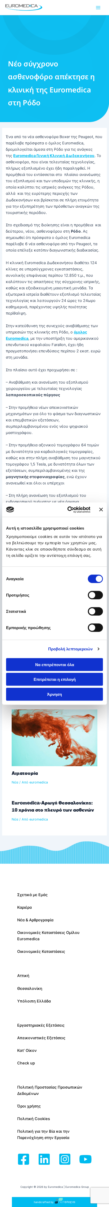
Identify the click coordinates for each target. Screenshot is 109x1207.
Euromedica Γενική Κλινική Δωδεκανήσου (53, 155)
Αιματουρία (25, 773)
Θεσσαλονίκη (29, 988)
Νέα (15, 782)
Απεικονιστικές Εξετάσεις (41, 1038)
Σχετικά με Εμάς (32, 894)
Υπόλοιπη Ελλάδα (34, 1001)
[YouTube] (85, 1159)
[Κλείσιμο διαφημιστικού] (101, 509)
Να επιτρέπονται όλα (54, 664)
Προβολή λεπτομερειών (70, 649)
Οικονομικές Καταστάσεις (41, 951)
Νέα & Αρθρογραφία (35, 920)
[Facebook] (23, 1159)
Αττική (23, 975)
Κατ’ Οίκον (27, 1050)
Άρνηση (54, 694)
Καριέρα (24, 907)
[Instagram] (64, 1159)
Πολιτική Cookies (33, 1118)
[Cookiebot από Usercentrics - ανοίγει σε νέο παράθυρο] (68, 509)
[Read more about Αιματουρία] (54, 737)
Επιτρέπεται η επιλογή (55, 679)
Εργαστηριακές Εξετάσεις (41, 1025)
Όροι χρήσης (29, 1106)
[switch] (95, 595)
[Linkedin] (44, 1159)
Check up (26, 1063)
